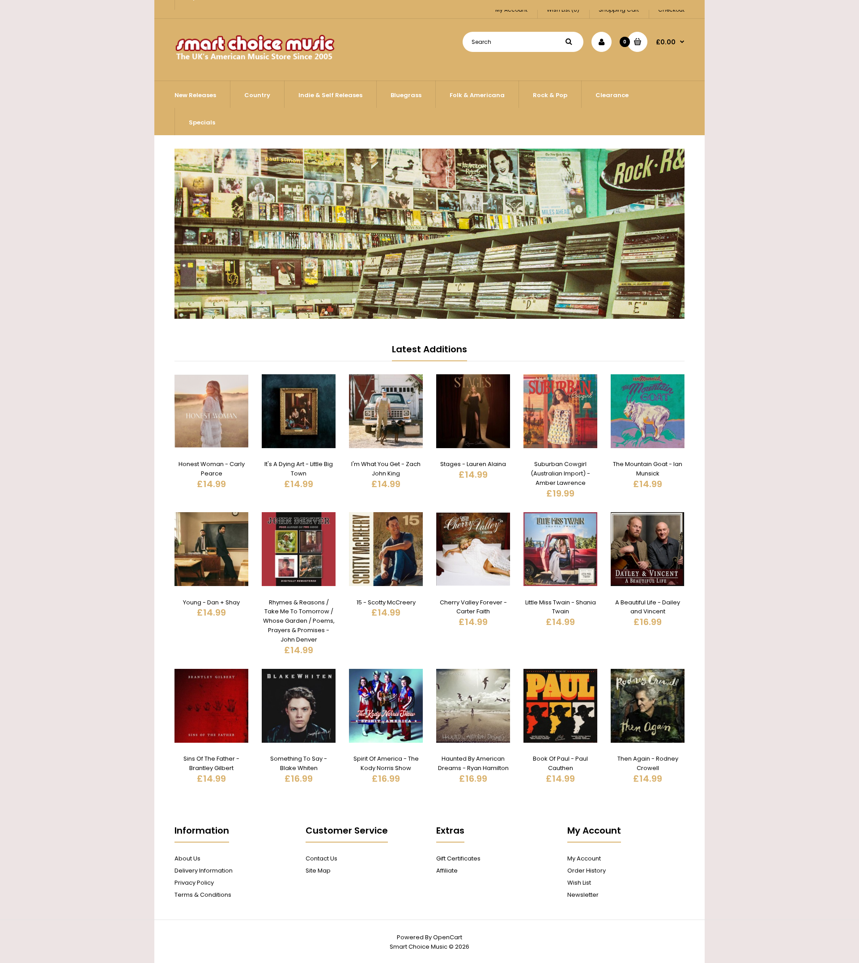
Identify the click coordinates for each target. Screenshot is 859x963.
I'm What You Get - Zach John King (386, 469)
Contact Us (321, 858)
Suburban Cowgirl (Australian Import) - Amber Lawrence (560, 473)
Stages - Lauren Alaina (473, 464)
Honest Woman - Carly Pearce (212, 469)
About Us (187, 858)
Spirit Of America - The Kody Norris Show (386, 763)
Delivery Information (203, 870)
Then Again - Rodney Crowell (647, 763)
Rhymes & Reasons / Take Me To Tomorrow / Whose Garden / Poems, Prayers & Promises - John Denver (299, 621)
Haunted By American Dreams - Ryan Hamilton (473, 763)
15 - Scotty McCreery (386, 602)
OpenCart (447, 937)
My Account (584, 858)
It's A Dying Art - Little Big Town (298, 469)
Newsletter (583, 894)
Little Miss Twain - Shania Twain (560, 607)
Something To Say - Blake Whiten (298, 763)
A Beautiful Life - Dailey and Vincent (647, 607)
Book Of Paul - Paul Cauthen (560, 763)
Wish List (579, 882)
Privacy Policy (194, 882)
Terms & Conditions (202, 894)
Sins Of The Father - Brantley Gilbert (211, 763)
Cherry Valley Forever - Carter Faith (473, 607)
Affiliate (447, 870)
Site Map (318, 870)
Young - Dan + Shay (211, 602)
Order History (586, 870)
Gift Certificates (458, 858)
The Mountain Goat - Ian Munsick (647, 469)
